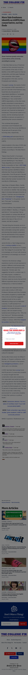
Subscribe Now (14, 343)
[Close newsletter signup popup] (23, 329)
